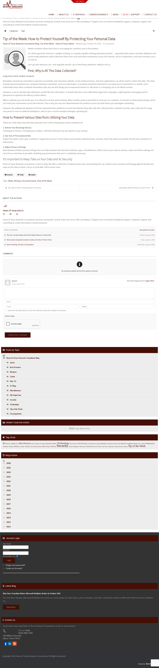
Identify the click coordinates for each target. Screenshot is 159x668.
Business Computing (126, 443)
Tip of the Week (47, 44)
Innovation (48, 443)
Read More (11, 607)
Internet (13, 443)
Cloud (12, 377)
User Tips (104, 446)
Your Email (7, 544)
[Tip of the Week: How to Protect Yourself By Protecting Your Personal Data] (14, 58)
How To (13, 381)
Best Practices (15, 367)
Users (17, 443)
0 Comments (108, 43)
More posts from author (147, 230)
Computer (98, 443)
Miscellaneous (15, 391)
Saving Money (110, 443)
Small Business (73, 443)
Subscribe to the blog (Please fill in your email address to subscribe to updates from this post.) (37, 310)
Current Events (29, 181)
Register (81, 1)
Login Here (149, 281)
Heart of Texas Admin (65, 43)
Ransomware (83, 446)
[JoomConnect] (147, 664)
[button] (153, 31)
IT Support (42, 443)
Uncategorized (15, 414)
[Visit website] (4, 214)
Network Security (82, 443)
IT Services (98, 446)
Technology (14, 404)
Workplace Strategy (8, 446)
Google (22, 446)
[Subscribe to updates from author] (10, 214)
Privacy (18, 181)
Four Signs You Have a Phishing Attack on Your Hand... (25, 188)
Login (77, 1)
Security (13, 400)
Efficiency (17, 446)
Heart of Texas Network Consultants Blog (21, 44)
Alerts (12, 363)
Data (11, 181)
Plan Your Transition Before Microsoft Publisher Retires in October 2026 (31, 593)
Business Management (74, 446)
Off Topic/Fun (15, 395)
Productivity (150, 443)
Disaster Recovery (119, 446)
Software (53, 446)
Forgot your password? (15, 565)
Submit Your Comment (17, 335)
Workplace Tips (29, 446)
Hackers (54, 443)
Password (6, 550)
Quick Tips (117, 443)
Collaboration (111, 446)
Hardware (8, 443)
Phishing (37, 443)
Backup (143, 443)
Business (13, 372)
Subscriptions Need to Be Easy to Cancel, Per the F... (135, 188)
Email (33, 443)
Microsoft (93, 446)
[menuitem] (52, 14)
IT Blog (13, 386)
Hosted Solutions (38, 446)
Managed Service (137, 443)
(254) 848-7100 (25, 633)
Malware (126, 446)
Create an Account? (14, 568)
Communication (92, 443)
